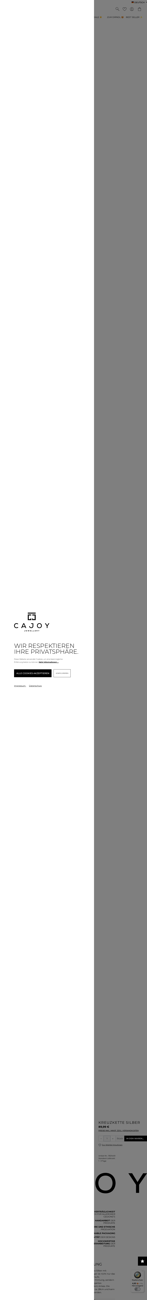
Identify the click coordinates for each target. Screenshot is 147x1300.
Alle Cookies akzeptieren (32, 673)
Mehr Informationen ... (49, 662)
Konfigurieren (62, 673)
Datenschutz (35, 686)
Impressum (20, 686)
